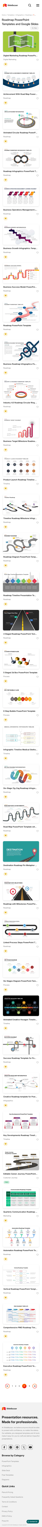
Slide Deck (6, 1470)
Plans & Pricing (7, 1492)
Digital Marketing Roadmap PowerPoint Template (20, 56)
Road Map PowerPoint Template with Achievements (20, 827)
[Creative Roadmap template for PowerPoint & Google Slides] (21, 1083)
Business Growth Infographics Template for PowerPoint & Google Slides (20, 248)
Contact (5, 1506)
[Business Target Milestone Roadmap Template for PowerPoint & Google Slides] (21, 427)
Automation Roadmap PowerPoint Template (20, 1250)
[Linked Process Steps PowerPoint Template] (21, 928)
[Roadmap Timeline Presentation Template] (21, 581)
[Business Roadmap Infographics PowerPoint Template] (21, 350)
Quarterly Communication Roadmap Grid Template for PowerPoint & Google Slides (20, 1212)
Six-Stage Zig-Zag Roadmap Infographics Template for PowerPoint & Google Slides (20, 788)
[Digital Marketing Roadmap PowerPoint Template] (21, 41)
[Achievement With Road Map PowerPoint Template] (21, 80)
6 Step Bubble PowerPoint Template (19, 711)
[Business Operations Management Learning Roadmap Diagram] (21, 196)
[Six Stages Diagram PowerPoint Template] (21, 967)
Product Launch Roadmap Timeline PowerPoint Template (20, 480)
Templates (10, 15)
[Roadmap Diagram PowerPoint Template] (21, 543)
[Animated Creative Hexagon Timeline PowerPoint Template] (21, 1005)
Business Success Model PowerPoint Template (20, 287)
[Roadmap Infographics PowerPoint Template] (21, 157)
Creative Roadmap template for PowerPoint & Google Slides (20, 1097)
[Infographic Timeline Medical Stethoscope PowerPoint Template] (21, 736)
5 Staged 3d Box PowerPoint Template (20, 672)
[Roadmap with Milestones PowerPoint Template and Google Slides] (21, 890)
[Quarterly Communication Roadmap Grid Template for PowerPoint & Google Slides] (21, 1198)
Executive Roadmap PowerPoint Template (20, 1366)
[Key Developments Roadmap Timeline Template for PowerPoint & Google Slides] (21, 1121)
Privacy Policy (7, 1511)
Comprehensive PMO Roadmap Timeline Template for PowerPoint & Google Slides (20, 1327)
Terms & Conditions (9, 1502)
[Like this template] (37, 60)
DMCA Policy (7, 1516)
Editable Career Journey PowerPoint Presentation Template (20, 1174)
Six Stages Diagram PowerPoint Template (20, 981)
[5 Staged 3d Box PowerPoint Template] (21, 658)
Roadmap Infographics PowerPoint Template (20, 171)
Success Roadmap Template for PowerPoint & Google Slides (20, 1058)
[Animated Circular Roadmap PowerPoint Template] (21, 119)
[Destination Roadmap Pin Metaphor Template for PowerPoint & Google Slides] (21, 851)
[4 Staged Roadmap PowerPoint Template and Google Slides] (21, 620)
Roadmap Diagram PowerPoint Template (20, 557)
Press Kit (5, 1521)
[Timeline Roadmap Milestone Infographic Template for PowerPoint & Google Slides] (21, 504)
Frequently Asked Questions (12, 1497)
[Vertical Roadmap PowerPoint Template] (21, 1275)
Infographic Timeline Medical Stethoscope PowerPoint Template (20, 750)
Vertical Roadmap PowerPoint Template (20, 1289)
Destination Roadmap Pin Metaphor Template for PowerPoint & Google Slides (20, 865)
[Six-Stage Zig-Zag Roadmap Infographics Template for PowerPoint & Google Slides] (21, 774)
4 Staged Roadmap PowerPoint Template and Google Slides (20, 634)
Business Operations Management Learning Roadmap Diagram (20, 210)
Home (4, 15)
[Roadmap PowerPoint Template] (21, 311)
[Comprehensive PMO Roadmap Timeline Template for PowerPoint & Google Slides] (21, 1313)
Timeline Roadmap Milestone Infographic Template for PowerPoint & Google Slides (20, 518)
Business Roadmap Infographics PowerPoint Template (20, 364)
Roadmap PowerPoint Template (17, 325)
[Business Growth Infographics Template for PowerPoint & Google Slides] (21, 234)
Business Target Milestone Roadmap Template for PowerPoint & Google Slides (20, 441)
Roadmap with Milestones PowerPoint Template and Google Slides (20, 904)
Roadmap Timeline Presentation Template (20, 595)
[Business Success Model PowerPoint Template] (21, 273)
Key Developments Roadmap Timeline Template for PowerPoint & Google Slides (20, 1135)
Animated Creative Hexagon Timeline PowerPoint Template (20, 1020)
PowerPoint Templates (10, 1461)
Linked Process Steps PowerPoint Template (20, 942)
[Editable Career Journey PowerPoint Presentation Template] (21, 1160)
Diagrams (5, 1480)
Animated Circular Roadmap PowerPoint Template (20, 133)
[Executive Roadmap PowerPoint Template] (21, 1352)
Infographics (20, 15)
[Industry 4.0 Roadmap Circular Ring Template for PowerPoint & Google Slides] (21, 389)
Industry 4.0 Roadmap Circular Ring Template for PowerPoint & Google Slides (20, 403)
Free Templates (7, 1475)
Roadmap (28, 15)
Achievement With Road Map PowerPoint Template (20, 94)
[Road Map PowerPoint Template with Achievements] (21, 813)
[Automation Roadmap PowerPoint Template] (21, 1236)
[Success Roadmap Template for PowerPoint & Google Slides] (21, 1044)
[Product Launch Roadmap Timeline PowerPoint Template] (21, 466)
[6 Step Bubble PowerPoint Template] (21, 697)
